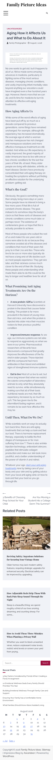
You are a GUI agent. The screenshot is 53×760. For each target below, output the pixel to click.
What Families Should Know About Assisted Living (23, 705)
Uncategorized (14, 29)
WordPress (8, 756)
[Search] (47, 13)
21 (11, 730)
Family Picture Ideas (26, 4)
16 (24, 726)
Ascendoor (29, 753)
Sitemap (46, 749)
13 (4, 726)
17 (31, 726)
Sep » (12, 741)
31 (31, 734)
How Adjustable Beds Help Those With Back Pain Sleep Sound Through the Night (26, 596)
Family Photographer (17, 43)
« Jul (5, 741)
